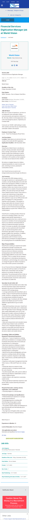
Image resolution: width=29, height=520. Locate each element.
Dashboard (3, 37)
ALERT (7, 1)
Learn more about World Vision (9, 106)
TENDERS (13, 1)
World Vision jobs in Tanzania (9, 107)
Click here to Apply (20, 432)
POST (4, 1)
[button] (14, 10)
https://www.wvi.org (17, 58)
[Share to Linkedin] (12, 65)
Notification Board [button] (8, 490)
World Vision (14, 55)
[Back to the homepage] (14, 5)
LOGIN (7, 20)
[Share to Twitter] (14, 65)
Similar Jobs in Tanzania (8, 104)
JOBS (17, 1)
